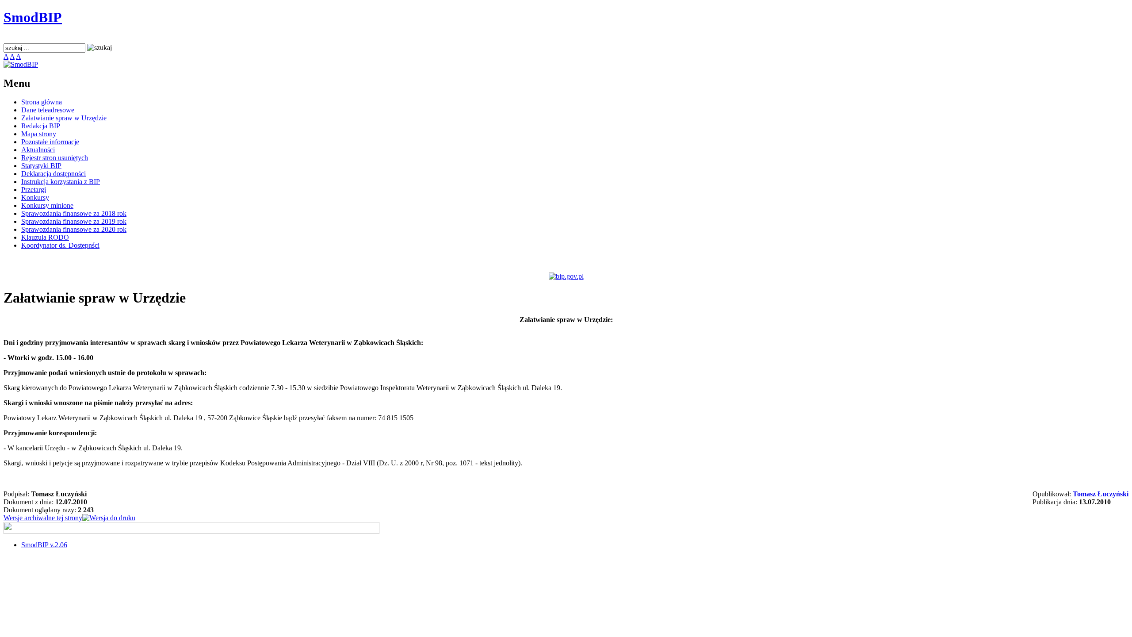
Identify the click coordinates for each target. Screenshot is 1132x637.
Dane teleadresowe (47, 110)
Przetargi (33, 189)
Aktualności (38, 149)
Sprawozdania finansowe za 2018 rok (73, 213)
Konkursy (35, 197)
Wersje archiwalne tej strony (43, 518)
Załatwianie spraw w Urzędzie (64, 118)
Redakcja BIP (40, 126)
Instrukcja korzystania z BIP (60, 181)
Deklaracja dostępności (53, 173)
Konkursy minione (47, 205)
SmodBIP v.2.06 (44, 545)
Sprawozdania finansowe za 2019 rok (73, 221)
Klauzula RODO (45, 237)
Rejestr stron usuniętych (54, 157)
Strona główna (41, 102)
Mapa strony (38, 134)
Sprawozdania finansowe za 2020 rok (73, 229)
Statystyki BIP (41, 165)
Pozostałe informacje (50, 142)
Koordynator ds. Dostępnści (60, 245)
